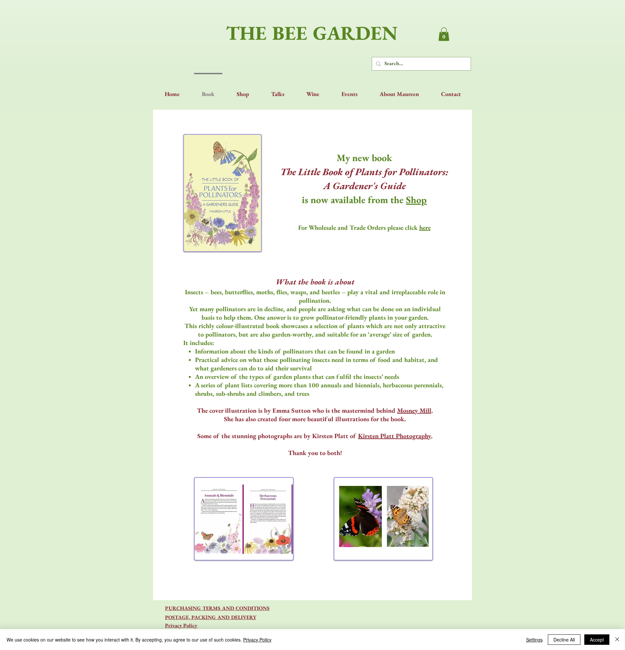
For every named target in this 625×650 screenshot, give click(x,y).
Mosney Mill (414, 410)
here (425, 227)
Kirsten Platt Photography (394, 436)
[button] (444, 34)
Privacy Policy (257, 639)
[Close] (617, 639)
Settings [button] (534, 639)
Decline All (564, 639)
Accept (597, 639)
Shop (416, 199)
